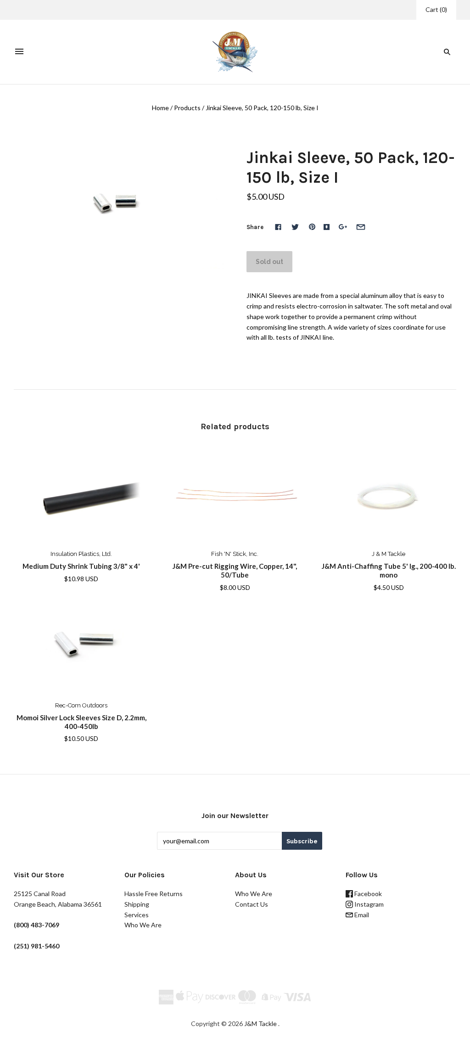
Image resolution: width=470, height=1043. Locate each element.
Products (187, 108)
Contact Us (251, 904)
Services (136, 915)
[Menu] (19, 52)
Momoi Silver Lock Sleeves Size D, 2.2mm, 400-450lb (81, 721)
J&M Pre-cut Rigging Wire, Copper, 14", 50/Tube (235, 570)
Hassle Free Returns (153, 893)
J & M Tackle (388, 553)
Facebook (367, 893)
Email (361, 915)
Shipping (136, 904)
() (436, 9)
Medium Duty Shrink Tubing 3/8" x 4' (81, 566)
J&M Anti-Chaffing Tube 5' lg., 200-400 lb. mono (389, 570)
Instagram (368, 904)
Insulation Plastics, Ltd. (81, 553)
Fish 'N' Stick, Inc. (234, 553)
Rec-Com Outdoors (81, 705)
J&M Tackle (260, 1023)
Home (160, 108)
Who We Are (143, 925)
